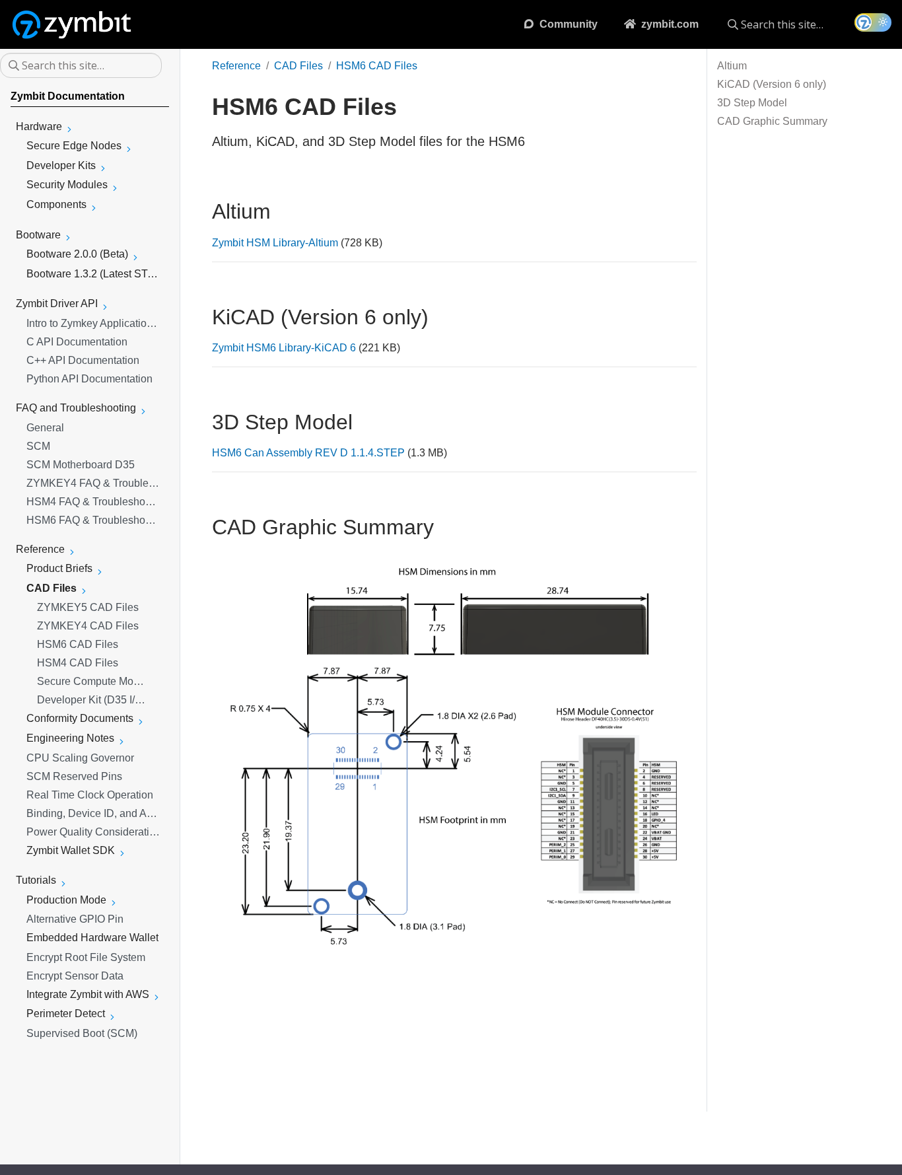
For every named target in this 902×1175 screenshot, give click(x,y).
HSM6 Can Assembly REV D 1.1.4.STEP (308, 452)
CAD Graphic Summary (772, 121)
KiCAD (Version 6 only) (771, 84)
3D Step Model (752, 102)
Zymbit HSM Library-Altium (275, 242)
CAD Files (298, 65)
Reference (236, 65)
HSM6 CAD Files (376, 65)
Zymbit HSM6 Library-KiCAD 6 (284, 347)
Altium (732, 65)
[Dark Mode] (872, 22)
